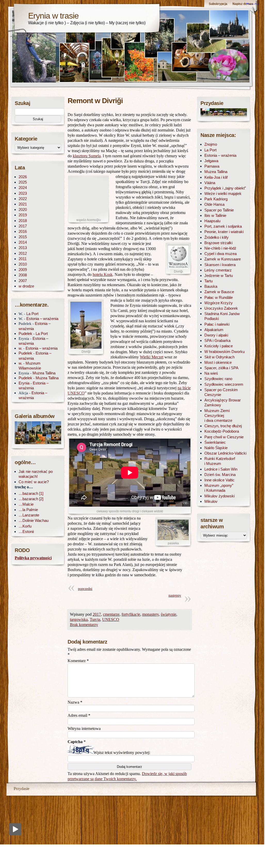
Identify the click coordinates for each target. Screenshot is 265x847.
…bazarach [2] (31, 499)
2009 (23, 269)
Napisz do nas (242, 4)
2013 (23, 247)
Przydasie (21, 788)
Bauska (210, 286)
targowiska (79, 619)
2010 (23, 264)
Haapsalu (212, 221)
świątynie (168, 614)
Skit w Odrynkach (219, 357)
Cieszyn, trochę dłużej (223, 426)
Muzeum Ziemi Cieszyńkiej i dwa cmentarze (218, 415)
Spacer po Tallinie (219, 210)
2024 (23, 187)
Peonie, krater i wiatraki (224, 231)
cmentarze (111, 614)
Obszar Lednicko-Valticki (225, 453)
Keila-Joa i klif (216, 177)
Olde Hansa (214, 204)
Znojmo (210, 144)
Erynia (24, 383)
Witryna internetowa (84, 728)
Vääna (209, 182)
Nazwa (75, 702)
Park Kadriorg (216, 199)
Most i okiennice (218, 362)
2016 (23, 231)
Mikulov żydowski (219, 496)
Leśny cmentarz (218, 270)
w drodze (26, 286)
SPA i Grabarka (217, 340)
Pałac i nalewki (216, 324)
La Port (32, 313)
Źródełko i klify (216, 237)
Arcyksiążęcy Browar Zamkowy (222, 402)
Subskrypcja (218, 4)
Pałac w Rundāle (218, 297)
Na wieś (211, 373)
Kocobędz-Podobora (221, 431)
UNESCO (110, 619)
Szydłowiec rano (218, 378)
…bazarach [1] (31, 493)
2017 (97, 614)
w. (20, 348)
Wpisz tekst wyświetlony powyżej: (121, 752)
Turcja (95, 619)
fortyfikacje (131, 614)
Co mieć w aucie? (34, 482)
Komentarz (78, 661)
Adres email (79, 715)
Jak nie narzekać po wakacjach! (36, 474)
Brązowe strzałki (218, 243)
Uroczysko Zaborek (221, 308)
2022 (23, 198)
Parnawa (211, 166)
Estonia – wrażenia (42, 318)
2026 (23, 177)
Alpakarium (213, 329)
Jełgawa (211, 161)
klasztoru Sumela (87, 156)
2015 (23, 237)
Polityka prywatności (33, 558)
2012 (23, 253)
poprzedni (85, 589)
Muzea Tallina (44, 373)
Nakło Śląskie (216, 448)
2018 (23, 220)
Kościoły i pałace (218, 346)
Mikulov (211, 501)
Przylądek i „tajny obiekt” (225, 188)
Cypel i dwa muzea (220, 253)
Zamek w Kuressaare (222, 259)
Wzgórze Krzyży (218, 303)
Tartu (208, 281)
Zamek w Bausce (219, 292)
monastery (150, 614)
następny (174, 595)
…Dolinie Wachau (34, 520)
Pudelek (25, 333)
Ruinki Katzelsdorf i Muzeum (219, 461)
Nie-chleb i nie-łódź (220, 248)
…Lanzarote (29, 515)
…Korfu (25, 526)
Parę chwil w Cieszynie (224, 437)
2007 (23, 280)
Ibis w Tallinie (215, 215)
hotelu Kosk (103, 274)
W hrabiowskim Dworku (224, 351)
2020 (23, 209)
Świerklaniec (215, 442)
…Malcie (26, 504)
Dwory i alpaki (216, 335)
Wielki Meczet (151, 357)
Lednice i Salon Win (220, 469)
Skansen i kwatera (220, 264)
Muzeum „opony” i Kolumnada (218, 487)
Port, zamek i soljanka (223, 226)
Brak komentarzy (84, 624)
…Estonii (26, 531)
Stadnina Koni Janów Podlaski (222, 316)
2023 (23, 193)
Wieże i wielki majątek (223, 193)
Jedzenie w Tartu (218, 275)
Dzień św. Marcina (220, 474)
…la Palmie (28, 509)
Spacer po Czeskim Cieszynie (221, 392)
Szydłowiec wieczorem (223, 384)
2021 (23, 204)
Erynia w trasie (53, 15)
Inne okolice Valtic (219, 480)
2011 (23, 259)
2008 (23, 275)
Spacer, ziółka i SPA (221, 368)
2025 (23, 182)
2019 (23, 215)
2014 (23, 242)
